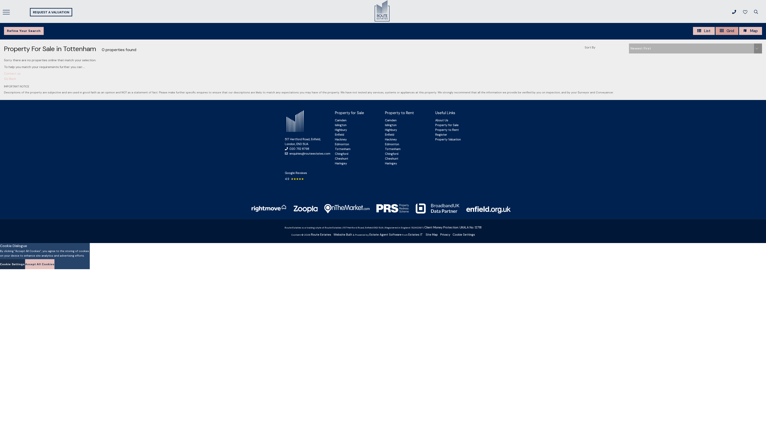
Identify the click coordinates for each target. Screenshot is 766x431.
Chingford (341, 154)
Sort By (590, 47)
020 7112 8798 (299, 149)
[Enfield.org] (490, 213)
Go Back (10, 79)
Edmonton (342, 144)
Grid (730, 30)
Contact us (12, 73)
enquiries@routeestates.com (309, 154)
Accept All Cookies (39, 264)
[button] (695, 48)
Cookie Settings (464, 235)
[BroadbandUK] (437, 213)
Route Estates (321, 235)
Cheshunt (341, 159)
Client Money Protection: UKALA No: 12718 (453, 227)
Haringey (341, 163)
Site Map (432, 235)
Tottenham (342, 149)
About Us (441, 120)
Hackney (341, 139)
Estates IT (415, 235)
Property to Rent (447, 130)
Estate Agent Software (385, 235)
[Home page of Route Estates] (382, 24)
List (707, 30)
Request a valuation (51, 12)
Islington (340, 125)
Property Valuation (448, 139)
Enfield (339, 135)
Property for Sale (447, 125)
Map (753, 30)
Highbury (341, 130)
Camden (340, 120)
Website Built (343, 235)
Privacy (445, 235)
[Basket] (745, 12)
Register (441, 135)
